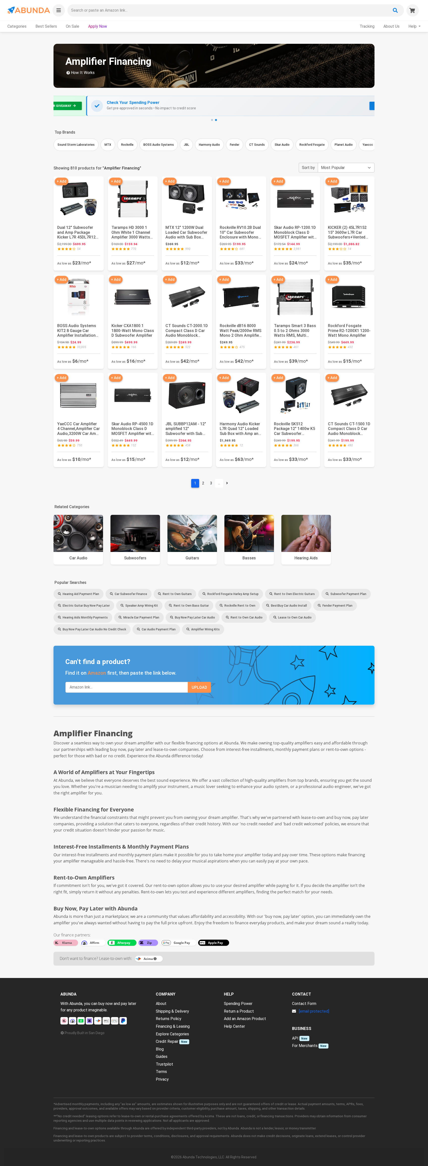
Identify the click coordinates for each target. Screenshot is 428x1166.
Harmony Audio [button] (209, 144)
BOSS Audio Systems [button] (158, 144)
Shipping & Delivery (172, 1011)
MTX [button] (108, 144)
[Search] (395, 10)
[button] (59, 10)
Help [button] (413, 26)
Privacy (162, 1079)
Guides (161, 1056)
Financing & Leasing (173, 1026)
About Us (391, 26)
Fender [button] (234, 144)
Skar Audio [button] (282, 144)
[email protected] (314, 1011)
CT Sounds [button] (257, 144)
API (295, 1038)
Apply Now (97, 26)
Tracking (367, 26)
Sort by (308, 167)
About (161, 1003)
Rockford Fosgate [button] (312, 144)
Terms (161, 1071)
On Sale (72, 26)
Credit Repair (167, 1041)
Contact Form (304, 1003)
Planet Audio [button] (344, 144)
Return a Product (239, 1011)
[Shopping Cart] (412, 10)
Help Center (234, 1026)
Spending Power (238, 1003)
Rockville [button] (127, 144)
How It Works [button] (82, 72)
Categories (17, 26)
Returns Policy (168, 1018)
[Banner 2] (216, 120)
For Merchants (305, 1045)
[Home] (28, 10)
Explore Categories (172, 1034)
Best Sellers (46, 26)
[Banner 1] (212, 120)
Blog (160, 1049)
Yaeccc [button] (368, 144)
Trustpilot (164, 1064)
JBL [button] (186, 144)
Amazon (97, 673)
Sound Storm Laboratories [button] (76, 144)
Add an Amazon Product (245, 1018)
